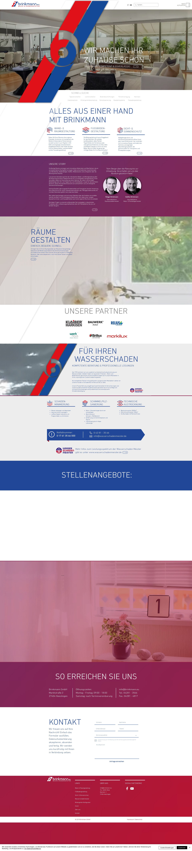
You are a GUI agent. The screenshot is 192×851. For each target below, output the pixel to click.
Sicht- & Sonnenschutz (82, 795)
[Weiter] (181, 634)
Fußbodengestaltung (81, 792)
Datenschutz (138, 819)
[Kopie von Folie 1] (93, 702)
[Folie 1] (91, 702)
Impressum (130, 819)
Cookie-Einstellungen (167, 848)
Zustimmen (182, 848)
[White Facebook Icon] (127, 788)
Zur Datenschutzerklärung (32, 849)
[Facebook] (128, 5)
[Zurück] (11, 634)
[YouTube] (131, 5)
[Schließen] (189, 847)
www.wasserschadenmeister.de (105, 452)
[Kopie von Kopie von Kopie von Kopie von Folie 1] (98, 702)
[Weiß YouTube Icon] (132, 788)
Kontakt (77, 813)
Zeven (77, 806)
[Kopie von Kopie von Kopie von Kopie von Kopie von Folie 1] (100, 702)
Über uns (77, 810)
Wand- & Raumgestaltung (82, 788)
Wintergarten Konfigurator (82, 802)
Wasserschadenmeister (82, 799)
